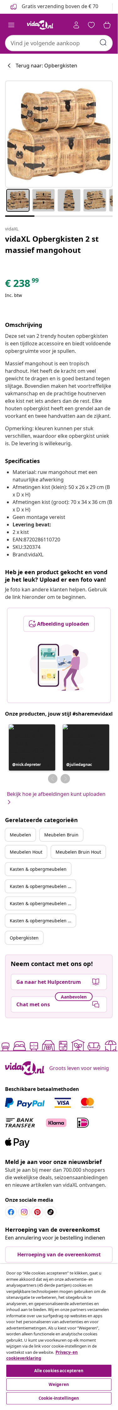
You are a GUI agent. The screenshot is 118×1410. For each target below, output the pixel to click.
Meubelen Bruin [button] (61, 835)
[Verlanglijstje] (91, 25)
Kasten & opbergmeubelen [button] (38, 869)
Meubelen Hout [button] (26, 852)
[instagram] (24, 1212)
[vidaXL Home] (40, 25)
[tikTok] (50, 1212)
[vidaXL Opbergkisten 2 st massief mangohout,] (59, 134)
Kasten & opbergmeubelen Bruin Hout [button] (43, 921)
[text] (22, 284)
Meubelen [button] (20, 835)
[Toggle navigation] (11, 24)
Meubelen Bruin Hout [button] (78, 852)
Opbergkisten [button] (24, 938)
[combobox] (59, 43)
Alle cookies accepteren (59, 1370)
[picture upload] (59, 667)
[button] (32, 747)
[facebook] (11, 1212)
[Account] (76, 25)
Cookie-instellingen (59, 1398)
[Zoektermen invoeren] (103, 42)
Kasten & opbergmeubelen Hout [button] (43, 903)
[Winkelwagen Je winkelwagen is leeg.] (107, 25)
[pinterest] (37, 1212)
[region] (59, 1335)
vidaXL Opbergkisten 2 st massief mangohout (52, 244)
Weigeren (59, 1384)
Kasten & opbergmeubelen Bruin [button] (43, 886)
